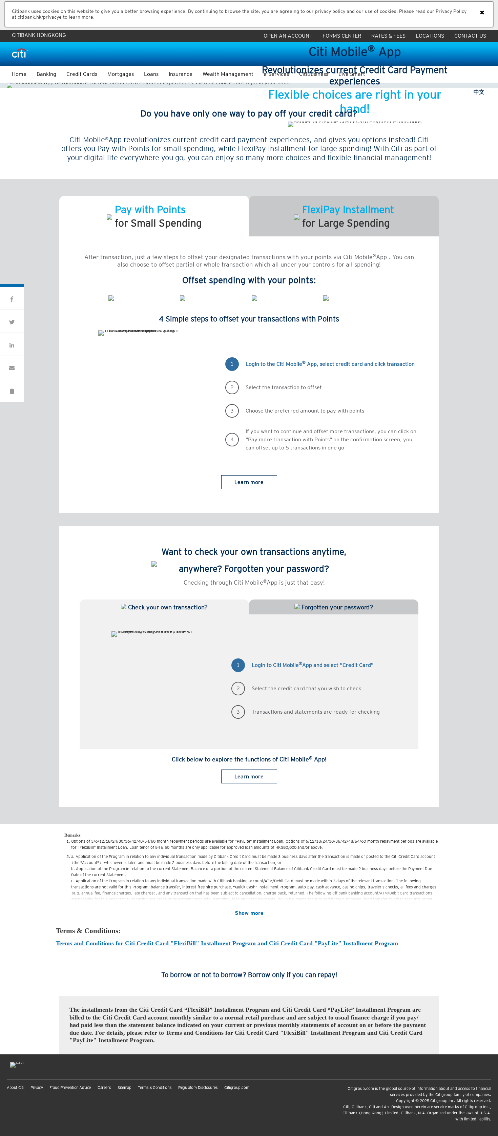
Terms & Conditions (154, 1087)
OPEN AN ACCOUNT (288, 36)
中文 (479, 92)
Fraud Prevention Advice (70, 1087)
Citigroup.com (236, 1087)
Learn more (249, 482)
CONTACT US (470, 36)
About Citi (15, 1087)
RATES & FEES (388, 36)
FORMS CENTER (342, 36)
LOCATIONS (430, 36)
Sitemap (124, 1087)
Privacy (36, 1087)
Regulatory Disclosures (197, 1087)
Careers (104, 1087)
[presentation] (82, 333)
